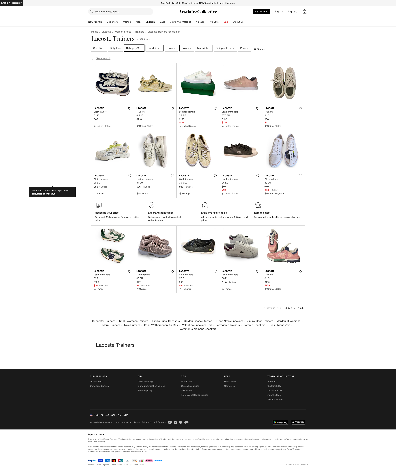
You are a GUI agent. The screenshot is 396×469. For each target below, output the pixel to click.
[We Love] (221, 22)
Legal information (123, 422)
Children (150, 22)
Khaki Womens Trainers (133, 321)
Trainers (139, 31)
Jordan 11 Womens (288, 321)
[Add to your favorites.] (129, 108)
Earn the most (262, 213)
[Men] (143, 22)
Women (127, 22)
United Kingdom (102, 465)
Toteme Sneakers (254, 325)
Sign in (279, 11)
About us (272, 381)
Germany (127, 465)
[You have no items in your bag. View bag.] (304, 11)
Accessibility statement (101, 422)
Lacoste (106, 31)
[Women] (133, 22)
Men (138, 22)
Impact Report (274, 390)
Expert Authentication (161, 213)
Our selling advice (190, 386)
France (91, 465)
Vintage (200, 22)
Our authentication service (151, 386)
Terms (137, 422)
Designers (112, 22)
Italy (142, 465)
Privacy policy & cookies (154, 422)
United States (116, 465)
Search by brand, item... (107, 11)
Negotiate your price (107, 213)
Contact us (229, 386)
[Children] (157, 22)
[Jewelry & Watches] (193, 22)
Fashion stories (275, 399)
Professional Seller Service (194, 395)
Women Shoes (123, 31)
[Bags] (167, 22)
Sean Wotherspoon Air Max (161, 325)
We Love (214, 22)
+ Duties (103, 186)
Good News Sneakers (229, 321)
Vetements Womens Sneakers (198, 329)
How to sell (186, 381)
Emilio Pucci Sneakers (166, 321)
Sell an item (261, 11)
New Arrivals (95, 22)
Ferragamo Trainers (228, 325)
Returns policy (145, 390)
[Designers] (120, 22)
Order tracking (145, 381)
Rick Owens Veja (279, 325)
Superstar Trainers (103, 321)
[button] (304, 11)
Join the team (274, 395)
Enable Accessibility (11, 2)
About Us (238, 22)
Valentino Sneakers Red (197, 325)
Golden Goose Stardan (198, 321)
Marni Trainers (111, 325)
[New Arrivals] (104, 22)
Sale (226, 22)
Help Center (230, 381)
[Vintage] (207, 22)
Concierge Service (99, 386)
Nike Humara (132, 325)
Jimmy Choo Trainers (260, 321)
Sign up (292, 11)
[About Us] (246, 22)
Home (94, 31)
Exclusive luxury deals (214, 213)
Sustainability (274, 386)
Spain (136, 465)
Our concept (96, 381)
